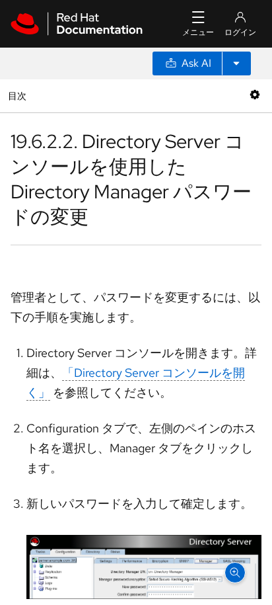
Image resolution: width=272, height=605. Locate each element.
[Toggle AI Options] (236, 63)
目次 (18, 95)
